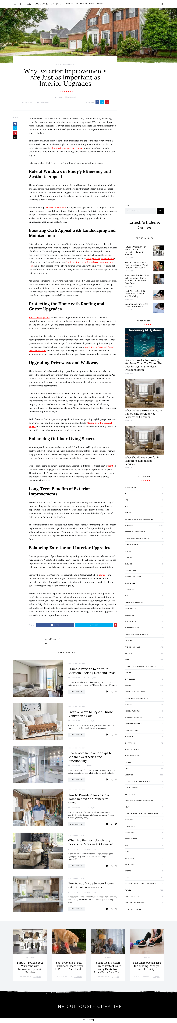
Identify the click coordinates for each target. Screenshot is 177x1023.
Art (126, 500)
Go (160, 211)
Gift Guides (130, 679)
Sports (128, 871)
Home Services (131, 730)
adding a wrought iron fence (100, 258)
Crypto (128, 551)
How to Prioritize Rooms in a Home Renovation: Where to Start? (88, 799)
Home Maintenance (134, 724)
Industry (129, 736)
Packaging (129, 826)
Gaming (128, 673)
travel (128, 890)
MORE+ (100, 4)
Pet (126, 845)
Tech (127, 877)
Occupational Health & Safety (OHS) (141, 813)
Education (129, 615)
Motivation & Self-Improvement (139, 800)
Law (127, 769)
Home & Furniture (133, 711)
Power (128, 852)
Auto (127, 506)
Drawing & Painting (85, 4)
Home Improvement (65, 65)
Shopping (129, 864)
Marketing (129, 794)
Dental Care (130, 570)
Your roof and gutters (39, 317)
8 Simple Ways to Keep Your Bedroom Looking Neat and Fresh (92, 671)
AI (125, 493)
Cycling (128, 564)
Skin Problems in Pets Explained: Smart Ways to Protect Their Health (137, 265)
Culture (128, 557)
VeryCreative (29, 102)
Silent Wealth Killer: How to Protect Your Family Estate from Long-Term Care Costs (137, 279)
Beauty (128, 513)
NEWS (127, 807)
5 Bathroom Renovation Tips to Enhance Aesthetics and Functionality (90, 757)
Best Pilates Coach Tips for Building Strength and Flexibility (136, 293)
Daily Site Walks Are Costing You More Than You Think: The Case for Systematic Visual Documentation (143, 364)
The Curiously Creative (40, 3)
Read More (75, 692)
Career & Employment (135, 532)
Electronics (130, 621)
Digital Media (131, 583)
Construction (131, 545)
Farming (129, 641)
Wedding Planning (133, 909)
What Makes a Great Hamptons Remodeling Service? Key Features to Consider (143, 413)
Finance (128, 653)
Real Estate (130, 858)
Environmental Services (136, 634)
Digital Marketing (133, 577)
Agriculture (130, 487)
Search (127, 206)
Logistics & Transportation (137, 781)
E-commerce (130, 609)
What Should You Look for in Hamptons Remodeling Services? (142, 461)
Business (129, 525)
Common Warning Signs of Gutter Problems (136, 305)
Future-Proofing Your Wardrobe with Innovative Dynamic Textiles (135, 250)
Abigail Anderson (64, 977)
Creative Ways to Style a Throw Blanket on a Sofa (90, 714)
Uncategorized (132, 896)
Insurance (129, 743)
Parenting (129, 832)
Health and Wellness (135, 692)
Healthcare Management (136, 698)
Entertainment (132, 628)
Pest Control (131, 839)
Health (128, 685)
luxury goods (131, 788)
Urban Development (134, 903)
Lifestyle (129, 775)
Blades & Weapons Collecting (139, 519)
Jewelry (129, 762)
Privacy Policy (88, 1019)
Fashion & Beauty (133, 647)
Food (127, 660)
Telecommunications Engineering (140, 884)
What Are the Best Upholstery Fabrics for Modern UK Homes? (90, 842)
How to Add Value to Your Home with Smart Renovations (91, 885)
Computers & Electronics (137, 538)
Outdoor (129, 820)
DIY (126, 596)
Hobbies (69, 4)
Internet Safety (132, 756)
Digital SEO (130, 589)
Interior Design (132, 749)
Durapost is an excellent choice (67, 148)
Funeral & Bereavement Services (140, 666)
